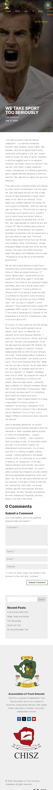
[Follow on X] (24, 719)
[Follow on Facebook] (19, 719)
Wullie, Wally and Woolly (18, 616)
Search (41, 599)
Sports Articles (41, 21)
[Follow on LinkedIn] (29, 719)
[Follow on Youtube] (34, 719)
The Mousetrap (14, 621)
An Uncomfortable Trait (17, 629)
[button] (48, 5)
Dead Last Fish (14, 625)
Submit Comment (37, 582)
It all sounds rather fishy (18, 612)
